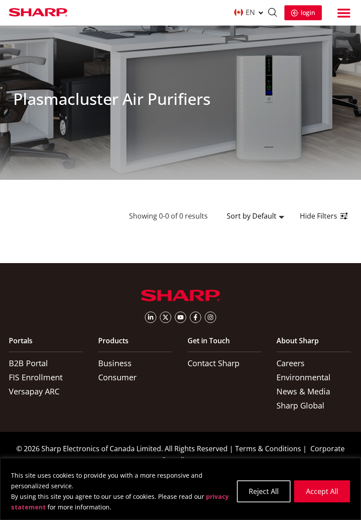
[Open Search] (272, 13)
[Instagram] (210, 317)
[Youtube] (180, 317)
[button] (343, 12)
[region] (180, 489)
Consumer (117, 377)
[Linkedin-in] (150, 317)
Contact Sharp (213, 363)
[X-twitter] (165, 317)
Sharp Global (300, 405)
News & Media (303, 391)
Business (115, 363)
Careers (290, 363)
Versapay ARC (34, 391)
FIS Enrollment (36, 377)
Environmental (303, 377)
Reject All (264, 491)
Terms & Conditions (268, 448)
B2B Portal (28, 363)
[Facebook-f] (195, 317)
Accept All (322, 491)
